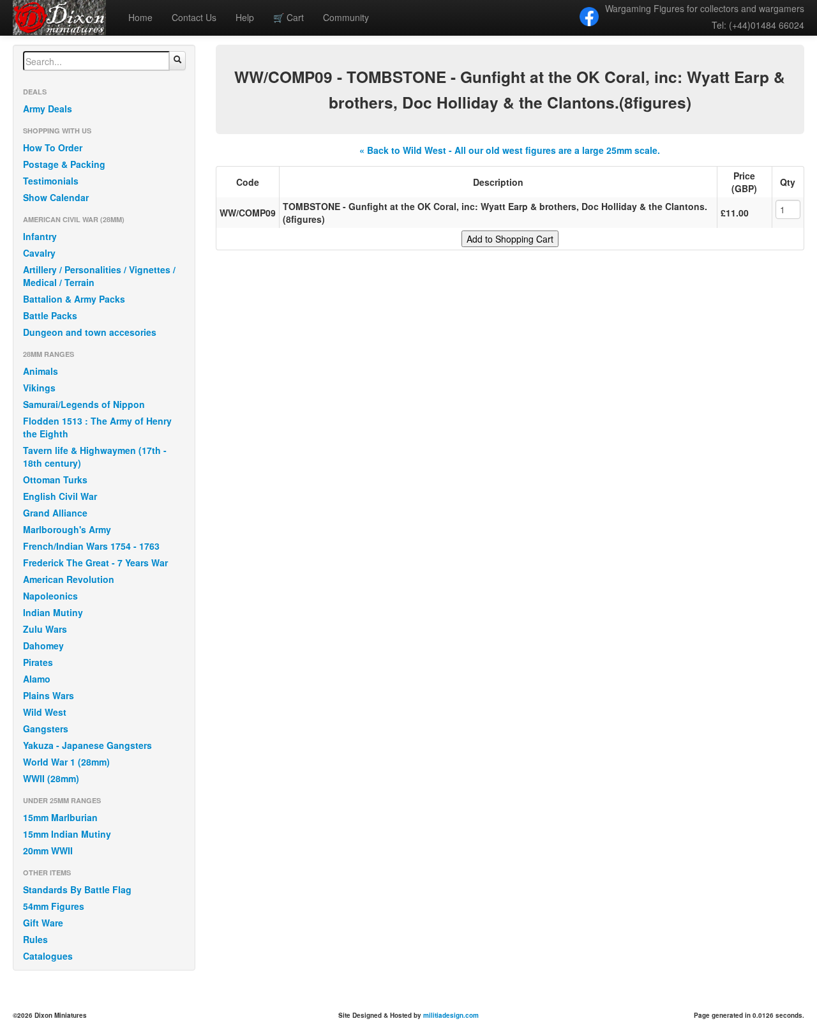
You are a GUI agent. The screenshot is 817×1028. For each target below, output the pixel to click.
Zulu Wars (45, 629)
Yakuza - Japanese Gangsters (87, 745)
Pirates (38, 662)
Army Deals (47, 108)
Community (346, 17)
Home (140, 17)
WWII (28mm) (51, 778)
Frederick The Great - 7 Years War (95, 562)
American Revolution (68, 579)
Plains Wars (48, 695)
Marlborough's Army (67, 529)
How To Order (52, 147)
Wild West (44, 712)
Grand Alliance (55, 512)
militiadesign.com (451, 1015)
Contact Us (194, 17)
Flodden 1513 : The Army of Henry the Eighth (97, 427)
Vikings (39, 387)
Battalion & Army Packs (74, 298)
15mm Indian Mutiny (67, 834)
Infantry (40, 236)
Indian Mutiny (53, 612)
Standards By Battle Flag (77, 889)
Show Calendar (56, 197)
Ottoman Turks (55, 479)
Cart (288, 17)
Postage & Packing (64, 164)
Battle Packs (50, 315)
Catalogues (48, 955)
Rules (35, 939)
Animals (40, 371)
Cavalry (39, 252)
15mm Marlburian (60, 817)
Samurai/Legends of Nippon (84, 404)
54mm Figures (53, 906)
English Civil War (60, 496)
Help (245, 17)
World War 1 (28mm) (66, 761)
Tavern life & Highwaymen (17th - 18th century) (95, 456)
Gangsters (45, 728)
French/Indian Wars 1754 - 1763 (91, 546)
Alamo (36, 678)
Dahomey (43, 645)
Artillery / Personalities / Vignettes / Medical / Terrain (99, 276)
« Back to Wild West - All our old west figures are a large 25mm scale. (509, 150)
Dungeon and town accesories (89, 332)
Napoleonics (50, 595)
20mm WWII (48, 850)
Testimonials (51, 180)
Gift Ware (43, 922)
